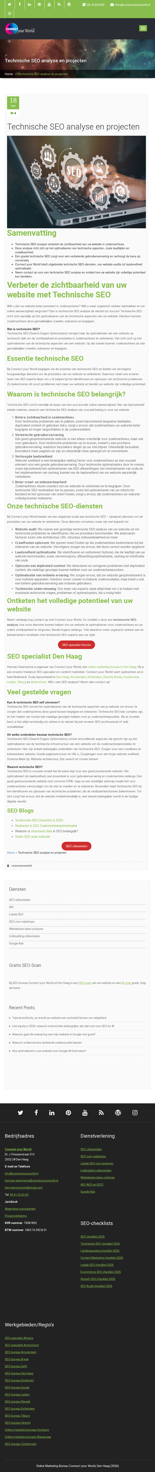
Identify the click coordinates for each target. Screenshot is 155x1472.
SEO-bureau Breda (17, 1359)
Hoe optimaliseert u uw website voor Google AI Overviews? (49, 1051)
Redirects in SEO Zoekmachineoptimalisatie (46, 826)
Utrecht (108, 677)
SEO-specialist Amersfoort (22, 1345)
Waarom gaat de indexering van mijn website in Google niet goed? (53, 1034)
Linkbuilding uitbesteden (24, 936)
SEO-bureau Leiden (17, 1394)
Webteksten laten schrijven (26, 929)
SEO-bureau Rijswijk (17, 1401)
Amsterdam (78, 677)
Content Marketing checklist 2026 (102, 1257)
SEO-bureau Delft (16, 1366)
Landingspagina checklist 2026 (100, 1250)
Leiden (11, 682)
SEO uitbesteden (76, 846)
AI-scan (126, 983)
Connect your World (18, 1149)
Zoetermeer (131, 677)
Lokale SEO (16, 914)
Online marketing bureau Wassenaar (28, 1437)
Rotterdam (95, 677)
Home (9, 74)
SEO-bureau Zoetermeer (21, 1444)
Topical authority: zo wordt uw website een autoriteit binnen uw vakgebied (59, 1017)
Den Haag (62, 677)
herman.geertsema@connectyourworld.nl (31, 1180)
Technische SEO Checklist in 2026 (39, 820)
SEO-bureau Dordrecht (19, 1380)
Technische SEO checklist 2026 (100, 1243)
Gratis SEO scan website (32, 837)
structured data (41, 831)
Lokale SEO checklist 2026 (97, 1264)
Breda (118, 677)
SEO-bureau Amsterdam (21, 1352)
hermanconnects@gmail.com (24, 1187)
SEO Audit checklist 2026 (96, 1286)
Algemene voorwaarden (20, 1208)
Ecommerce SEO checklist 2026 (101, 1272)
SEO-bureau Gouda (17, 1387)
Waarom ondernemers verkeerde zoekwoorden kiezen (47, 1042)
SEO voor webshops (22, 921)
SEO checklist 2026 (93, 1236)
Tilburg (22, 682)
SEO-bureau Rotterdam (20, 1408)
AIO (11, 907)
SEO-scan (85, 983)
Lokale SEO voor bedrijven (97, 1163)
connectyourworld (21, 865)
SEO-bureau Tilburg (17, 1415)
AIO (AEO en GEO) (92, 1184)
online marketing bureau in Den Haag (112, 667)
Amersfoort (39, 682)
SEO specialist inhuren (76, 645)
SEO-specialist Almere (19, 1338)
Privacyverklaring (16, 1215)
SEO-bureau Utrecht (17, 1422)
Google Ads (16, 943)
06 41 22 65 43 (19, 1194)
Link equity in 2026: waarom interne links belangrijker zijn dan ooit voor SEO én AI (63, 1026)
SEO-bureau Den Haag (19, 1373)
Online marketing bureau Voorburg (27, 1429)
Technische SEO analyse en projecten (73, 126)
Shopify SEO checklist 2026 (98, 1279)
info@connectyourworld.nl (21, 1173)
